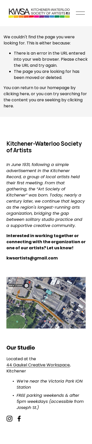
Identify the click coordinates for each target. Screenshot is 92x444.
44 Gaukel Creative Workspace (38, 365)
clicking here (16, 94)
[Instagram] (9, 419)
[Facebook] (19, 419)
